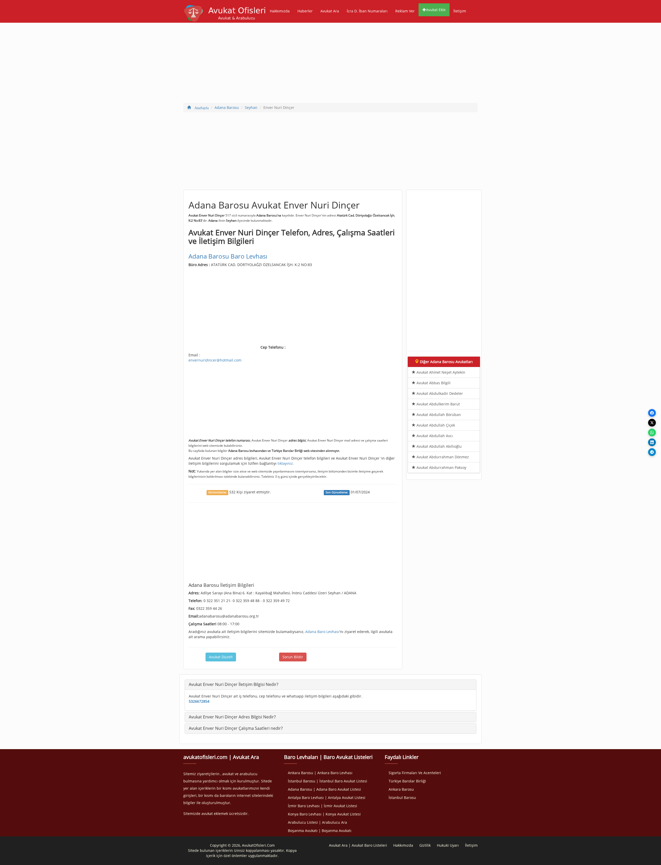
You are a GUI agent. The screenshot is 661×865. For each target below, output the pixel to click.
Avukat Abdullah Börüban (438, 414)
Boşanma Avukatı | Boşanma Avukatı (319, 830)
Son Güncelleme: (337, 492)
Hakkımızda (280, 11)
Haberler (305, 11)
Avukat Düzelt (221, 656)
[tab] (330, 685)
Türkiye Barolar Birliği (407, 781)
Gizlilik (425, 845)
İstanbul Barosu (402, 797)
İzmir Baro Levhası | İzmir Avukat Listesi (322, 805)
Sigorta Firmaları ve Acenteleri (415, 772)
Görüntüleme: (217, 492)
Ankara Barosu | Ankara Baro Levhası (320, 772)
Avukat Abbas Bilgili (433, 382)
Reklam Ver (405, 11)
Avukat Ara (329, 11)
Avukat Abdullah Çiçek (435, 425)
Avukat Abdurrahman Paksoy (440, 467)
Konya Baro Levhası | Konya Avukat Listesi (324, 814)
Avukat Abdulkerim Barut (437, 404)
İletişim (459, 11)
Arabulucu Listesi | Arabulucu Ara (317, 822)
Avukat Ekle (436, 9)
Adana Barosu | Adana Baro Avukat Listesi (324, 789)
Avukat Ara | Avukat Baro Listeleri (358, 845)
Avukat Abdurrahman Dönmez (442, 456)
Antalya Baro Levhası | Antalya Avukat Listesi (326, 797)
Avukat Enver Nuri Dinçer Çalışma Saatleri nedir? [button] (236, 728)
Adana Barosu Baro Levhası (227, 256)
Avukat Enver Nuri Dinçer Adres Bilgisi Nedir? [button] (232, 717)
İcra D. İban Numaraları (367, 11)
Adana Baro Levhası (322, 631)
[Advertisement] (330, 64)
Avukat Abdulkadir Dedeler (439, 393)
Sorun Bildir (292, 656)
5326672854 (199, 701)
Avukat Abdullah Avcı (434, 435)
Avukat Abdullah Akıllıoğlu (438, 446)
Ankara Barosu (401, 789)
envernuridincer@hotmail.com (214, 360)
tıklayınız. (286, 463)
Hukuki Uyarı (448, 845)
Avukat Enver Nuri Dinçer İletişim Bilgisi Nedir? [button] (233, 684)
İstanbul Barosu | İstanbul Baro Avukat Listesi (327, 781)
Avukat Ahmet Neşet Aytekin (440, 372)
